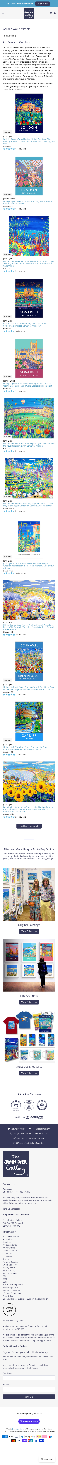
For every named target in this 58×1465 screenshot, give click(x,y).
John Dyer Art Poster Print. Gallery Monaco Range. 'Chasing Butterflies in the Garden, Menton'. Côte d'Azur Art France (28, 565)
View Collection (29, 931)
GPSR (5, 1279)
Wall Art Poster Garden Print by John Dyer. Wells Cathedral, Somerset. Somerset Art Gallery (25, 324)
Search (6, 1259)
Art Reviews (8, 1239)
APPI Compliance (10, 1287)
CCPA (5, 1282)
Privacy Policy (9, 1267)
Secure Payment (10, 1273)
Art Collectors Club (11, 1236)
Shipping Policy (9, 1264)
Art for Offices (9, 1247)
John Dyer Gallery (18, 1429)
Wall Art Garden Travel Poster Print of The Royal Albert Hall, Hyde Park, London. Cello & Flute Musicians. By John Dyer (29, 141)
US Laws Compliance (12, 1293)
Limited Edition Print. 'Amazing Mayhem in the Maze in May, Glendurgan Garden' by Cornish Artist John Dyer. (28, 504)
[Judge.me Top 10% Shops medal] (41, 1105)
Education (7, 1256)
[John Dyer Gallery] (29, 13)
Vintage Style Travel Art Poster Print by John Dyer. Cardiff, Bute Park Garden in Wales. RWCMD (25, 748)
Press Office (8, 1296)
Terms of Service (10, 1262)
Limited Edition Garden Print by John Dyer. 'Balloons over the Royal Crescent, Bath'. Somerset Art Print (29, 444)
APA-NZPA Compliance (13, 1284)
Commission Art (10, 1250)
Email (6, 1384)
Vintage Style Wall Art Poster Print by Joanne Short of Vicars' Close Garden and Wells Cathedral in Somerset (27, 384)
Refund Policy (9, 1270)
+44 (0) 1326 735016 (21, 1191)
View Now (42, 3)
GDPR (5, 1276)
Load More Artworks (29, 826)
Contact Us (7, 1253)
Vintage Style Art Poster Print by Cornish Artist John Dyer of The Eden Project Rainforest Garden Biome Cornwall (28, 688)
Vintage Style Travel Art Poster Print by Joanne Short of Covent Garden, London (27, 202)
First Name (8, 1373)
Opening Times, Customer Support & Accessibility (25, 1299)
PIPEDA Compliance (11, 1290)
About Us (7, 1242)
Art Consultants (10, 1245)
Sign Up (29, 1396)
